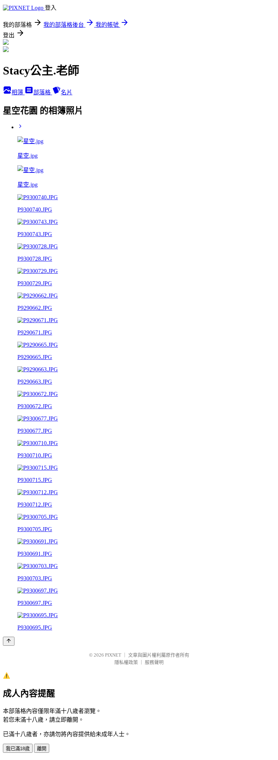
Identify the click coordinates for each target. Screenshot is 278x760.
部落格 (42, 92)
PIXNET (113, 655)
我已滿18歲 (18, 748)
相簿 (18, 92)
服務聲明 (154, 662)
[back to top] (8, 641)
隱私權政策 (126, 662)
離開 (41, 748)
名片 (66, 92)
